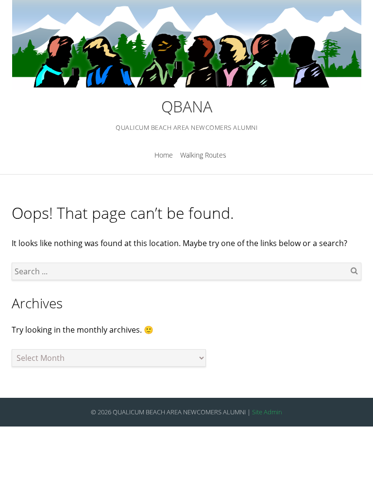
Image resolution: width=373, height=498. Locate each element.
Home (163, 155)
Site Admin (267, 412)
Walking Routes (203, 155)
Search (354, 270)
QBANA (186, 106)
